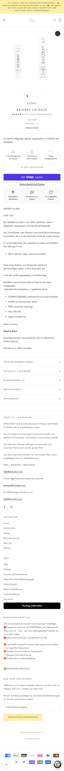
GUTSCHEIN (9, 528)
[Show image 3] (33, 96)
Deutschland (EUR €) (30, 732)
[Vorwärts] (42, 95)
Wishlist (7, 548)
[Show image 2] (30, 96)
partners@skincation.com (15, 485)
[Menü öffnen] (4, 20)
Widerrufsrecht (10, 584)
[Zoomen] (57, 33)
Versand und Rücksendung (15, 574)
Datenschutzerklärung (13, 589)
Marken (7, 533)
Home (6, 523)
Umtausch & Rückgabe (17, 371)
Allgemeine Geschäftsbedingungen (19, 579)
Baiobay (32, 103)
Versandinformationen (18, 362)
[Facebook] (5, 507)
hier (44, 275)
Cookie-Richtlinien (11, 594)
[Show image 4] (36, 96)
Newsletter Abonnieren (23, 717)
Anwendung (11, 398)
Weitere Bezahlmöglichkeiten (32, 184)
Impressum (8, 599)
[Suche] (54, 20)
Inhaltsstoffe (12, 389)
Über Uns (8, 543)
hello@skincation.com (13, 471)
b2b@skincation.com (13, 499)
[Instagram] (11, 507)
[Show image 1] (27, 96)
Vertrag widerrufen (32, 605)
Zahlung (7, 569)
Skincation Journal (11, 538)
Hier (12, 478)
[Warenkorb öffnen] (60, 19)
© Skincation (32, 739)
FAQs (6, 564)
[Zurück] (21, 95)
